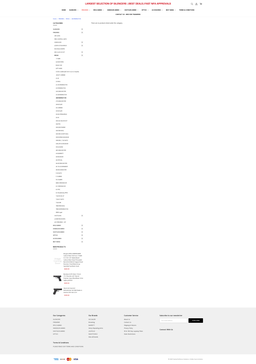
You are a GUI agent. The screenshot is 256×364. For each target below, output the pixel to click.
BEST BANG (170, 10)
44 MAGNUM (59, 157)
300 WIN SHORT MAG (62, 134)
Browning (91, 322)
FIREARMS (85, 10)
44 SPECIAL (59, 160)
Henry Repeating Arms (95, 328)
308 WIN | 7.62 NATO (62, 140)
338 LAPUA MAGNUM (62, 144)
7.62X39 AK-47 (60, 196)
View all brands (93, 337)
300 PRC (58, 124)
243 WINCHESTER (61, 91)
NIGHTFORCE (92, 334)
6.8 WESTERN (60, 62)
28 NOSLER (59, 104)
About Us (127, 319)
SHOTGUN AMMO (130, 10)
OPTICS (144, 10)
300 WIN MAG (60, 130)
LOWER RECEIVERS (59, 219)
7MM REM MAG (60, 206)
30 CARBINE (59, 108)
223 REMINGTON (61, 88)
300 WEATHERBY (61, 127)
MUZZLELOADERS (59, 49)
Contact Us (127, 322)
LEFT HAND (59, 68)
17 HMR (58, 58)
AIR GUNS (57, 36)
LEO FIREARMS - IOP (60, 222)
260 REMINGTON (61, 98)
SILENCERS (73, 10)
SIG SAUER (92, 319)
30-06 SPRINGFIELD (61, 114)
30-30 (57, 117)
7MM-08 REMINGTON (62, 209)
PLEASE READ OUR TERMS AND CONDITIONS (68, 346)
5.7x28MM (59, 176)
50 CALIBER (59, 179)
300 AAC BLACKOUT (61, 121)
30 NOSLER (59, 111)
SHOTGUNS (57, 215)
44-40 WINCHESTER (61, 163)
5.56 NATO (59, 173)
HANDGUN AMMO (113, 10)
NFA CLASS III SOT (59, 52)
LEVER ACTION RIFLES (60, 45)
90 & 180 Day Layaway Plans (133, 331)
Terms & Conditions (186, 10)
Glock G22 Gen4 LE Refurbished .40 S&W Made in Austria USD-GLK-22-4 (73, 290)
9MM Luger (59, 212)
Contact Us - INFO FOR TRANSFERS (128, 14)
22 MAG (58, 81)
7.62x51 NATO (60, 199)
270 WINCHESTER (61, 101)
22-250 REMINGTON (61, 85)
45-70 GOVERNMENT (62, 166)
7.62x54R (58, 202)
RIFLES (56, 55)
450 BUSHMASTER (61, 170)
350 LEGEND (59, 147)
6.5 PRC (58, 189)
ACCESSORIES (156, 10)
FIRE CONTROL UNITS (60, 39)
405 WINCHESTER (61, 150)
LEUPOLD (91, 331)
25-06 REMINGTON (61, 95)
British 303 (59, 65)
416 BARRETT (60, 153)
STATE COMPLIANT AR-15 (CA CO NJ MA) (67, 72)
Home (64, 10)
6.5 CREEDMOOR (61, 186)
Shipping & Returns (130, 325)
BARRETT (91, 325)
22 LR (57, 78)
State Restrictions (129, 334)
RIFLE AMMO (97, 10)
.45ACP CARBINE (60, 75)
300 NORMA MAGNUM (62, 137)
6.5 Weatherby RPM (62, 193)
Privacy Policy (128, 328)
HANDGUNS (58, 42)
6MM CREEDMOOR (61, 183)
